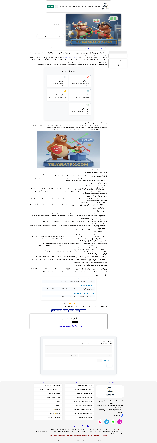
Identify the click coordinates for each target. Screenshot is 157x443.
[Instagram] (119, 421)
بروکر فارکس (84, 6)
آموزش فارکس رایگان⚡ (57, 409)
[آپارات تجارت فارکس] (100, 421)
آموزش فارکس (90, 6)
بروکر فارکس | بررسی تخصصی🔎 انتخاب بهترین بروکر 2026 (53, 397)
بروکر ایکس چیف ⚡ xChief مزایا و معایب (54, 413)
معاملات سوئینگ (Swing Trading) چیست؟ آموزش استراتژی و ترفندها (83, 389)
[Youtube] (113, 421)
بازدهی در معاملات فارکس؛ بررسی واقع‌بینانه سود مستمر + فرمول (84, 417)
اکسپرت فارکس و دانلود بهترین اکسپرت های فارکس (53, 417)
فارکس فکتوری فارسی (57, 405)
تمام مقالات (75, 321)
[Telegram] (106, 421)
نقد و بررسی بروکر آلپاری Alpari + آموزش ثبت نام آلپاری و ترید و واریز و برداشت (50, 389)
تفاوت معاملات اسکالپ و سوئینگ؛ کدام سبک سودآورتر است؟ (84, 393)
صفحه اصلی (97, 6)
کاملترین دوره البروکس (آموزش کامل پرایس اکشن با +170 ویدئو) (52, 385)
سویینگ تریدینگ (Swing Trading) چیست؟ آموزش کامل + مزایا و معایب (82, 401)
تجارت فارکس (58, 401)
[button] (110, 60)
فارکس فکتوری (68, 6)
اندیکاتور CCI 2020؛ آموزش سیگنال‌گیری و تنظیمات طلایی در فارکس (83, 413)
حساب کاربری (50, 6)
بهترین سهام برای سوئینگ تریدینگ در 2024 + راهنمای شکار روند (84, 385)
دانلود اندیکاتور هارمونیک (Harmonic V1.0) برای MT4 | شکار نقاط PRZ (83, 409)
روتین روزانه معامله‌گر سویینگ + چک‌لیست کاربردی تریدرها (84, 397)
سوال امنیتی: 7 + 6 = (107, 360)
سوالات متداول (61, 6)
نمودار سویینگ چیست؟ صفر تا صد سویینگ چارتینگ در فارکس (84, 405)
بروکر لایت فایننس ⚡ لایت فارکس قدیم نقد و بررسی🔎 (53, 393)
